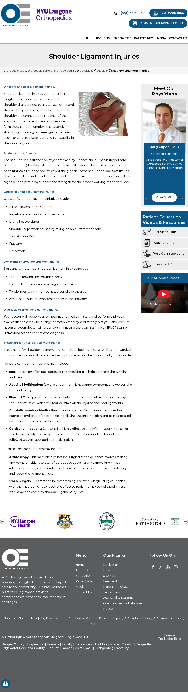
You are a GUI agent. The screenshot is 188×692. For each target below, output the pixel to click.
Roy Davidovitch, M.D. (55, 618)
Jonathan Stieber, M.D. (20, 618)
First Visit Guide (164, 232)
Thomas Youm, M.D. (87, 618)
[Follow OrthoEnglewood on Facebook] (154, 567)
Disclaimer (110, 564)
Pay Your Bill (172, 13)
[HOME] (87, 38)
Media (80, 586)
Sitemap (109, 575)
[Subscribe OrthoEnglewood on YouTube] (169, 567)
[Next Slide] (181, 198)
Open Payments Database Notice (122, 606)
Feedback (110, 581)
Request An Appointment (162, 23)
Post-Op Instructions (168, 253)
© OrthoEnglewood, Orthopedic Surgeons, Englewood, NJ (45, 637)
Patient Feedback (116, 586)
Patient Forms (163, 242)
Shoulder (102, 70)
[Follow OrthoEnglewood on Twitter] (161, 567)
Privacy (108, 570)
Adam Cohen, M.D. (145, 618)
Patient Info (84, 581)
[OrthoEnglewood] (15, 15)
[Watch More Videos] (164, 297)
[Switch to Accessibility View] (5, 683)
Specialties (86, 70)
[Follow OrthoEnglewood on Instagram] (176, 567)
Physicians (164, 91)
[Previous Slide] (147, 198)
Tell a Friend (112, 592)
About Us (82, 570)
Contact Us (84, 592)
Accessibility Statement (120, 597)
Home (80, 564)
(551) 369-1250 (133, 13)
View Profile (164, 197)
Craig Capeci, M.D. (164, 147)
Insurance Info (163, 264)
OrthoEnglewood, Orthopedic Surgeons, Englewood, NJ (40, 70)
